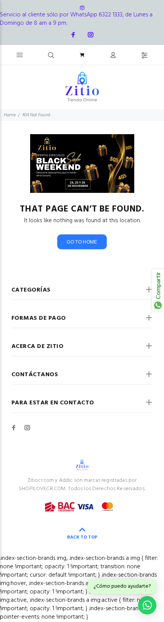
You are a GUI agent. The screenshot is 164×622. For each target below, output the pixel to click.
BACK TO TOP (82, 537)
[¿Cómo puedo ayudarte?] (147, 605)
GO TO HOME (82, 242)
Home (10, 115)
